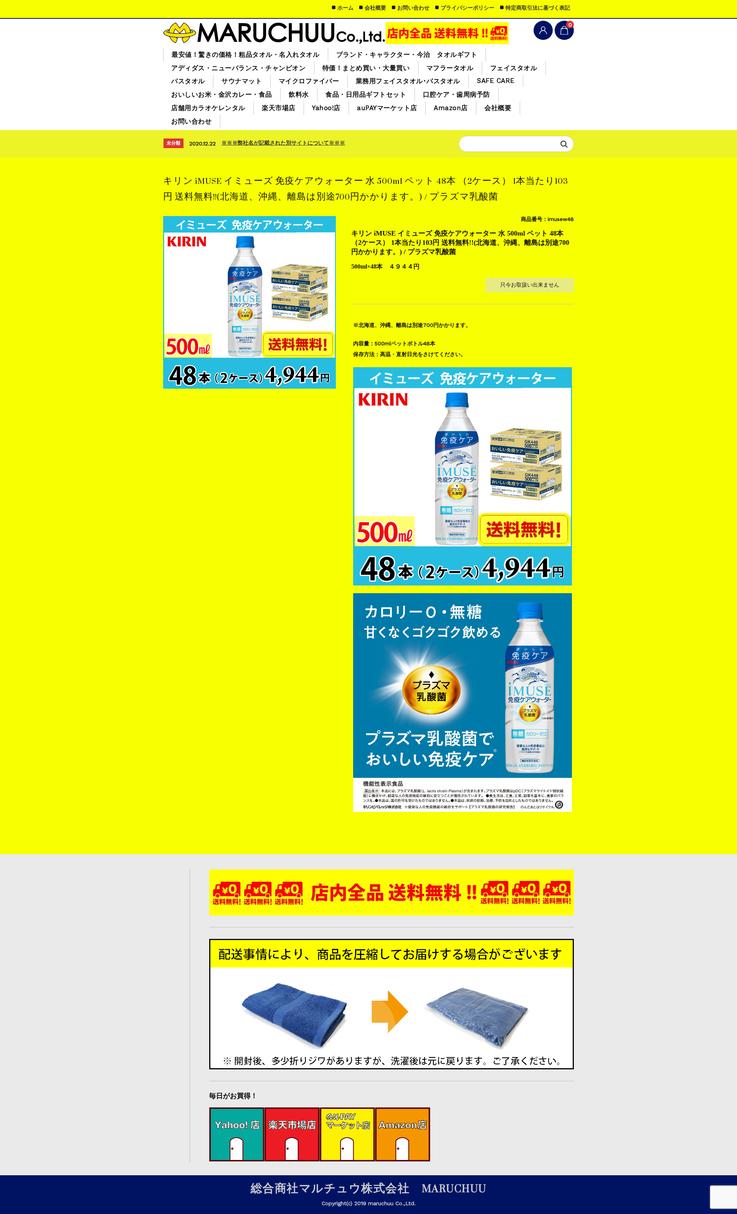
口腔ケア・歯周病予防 (456, 94)
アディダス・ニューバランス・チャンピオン (238, 68)
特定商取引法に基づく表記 (538, 8)
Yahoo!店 (326, 108)
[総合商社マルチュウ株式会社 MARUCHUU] (336, 32)
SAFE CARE (496, 80)
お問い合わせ (191, 121)
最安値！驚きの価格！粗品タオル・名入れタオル (245, 54)
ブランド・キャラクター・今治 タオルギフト (407, 54)
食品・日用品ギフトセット (366, 94)
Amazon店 (451, 108)
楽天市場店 (279, 108)
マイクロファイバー (309, 81)
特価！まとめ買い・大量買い (366, 68)
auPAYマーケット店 (387, 108)
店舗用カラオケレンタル (208, 108)
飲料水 (299, 94)
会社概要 (497, 108)
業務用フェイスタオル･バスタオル (408, 81)
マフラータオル (450, 68)
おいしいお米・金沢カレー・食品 (221, 94)
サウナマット (241, 81)
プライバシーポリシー (467, 8)
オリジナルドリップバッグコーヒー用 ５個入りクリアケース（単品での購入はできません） (332, 143)
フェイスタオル (513, 68)
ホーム (345, 8)
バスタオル (188, 81)
